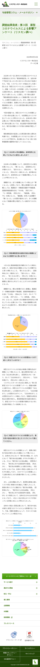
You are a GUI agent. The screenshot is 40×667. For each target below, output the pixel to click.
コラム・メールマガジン (12, 42)
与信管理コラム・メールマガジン (18, 12)
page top (35, 660)
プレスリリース (9, 623)
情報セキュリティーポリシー (10, 654)
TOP (3, 42)
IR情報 (6, 611)
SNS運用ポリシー (10, 659)
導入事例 (7, 599)
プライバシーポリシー (9, 648)
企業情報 (7, 605)
